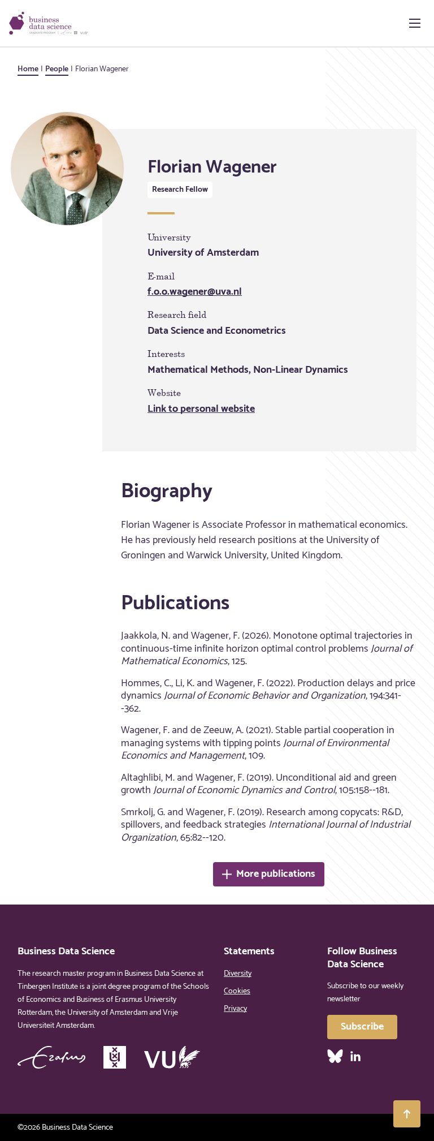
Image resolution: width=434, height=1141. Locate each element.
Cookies (237, 991)
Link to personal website (201, 409)
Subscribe (362, 1026)
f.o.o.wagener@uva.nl (194, 291)
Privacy (235, 1008)
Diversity (237, 973)
